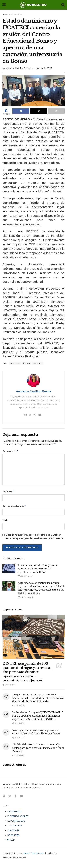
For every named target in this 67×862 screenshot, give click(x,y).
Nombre (8, 491)
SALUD (11, 840)
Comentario (10, 450)
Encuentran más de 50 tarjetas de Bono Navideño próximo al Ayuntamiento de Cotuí (38, 568)
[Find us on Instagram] (10, 796)
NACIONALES (14, 811)
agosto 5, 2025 (44, 68)
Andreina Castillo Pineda (18, 68)
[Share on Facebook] (20, 111)
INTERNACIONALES (17, 816)
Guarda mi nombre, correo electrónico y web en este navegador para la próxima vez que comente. (35, 536)
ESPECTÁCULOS (16, 821)
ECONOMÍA (13, 830)
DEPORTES (13, 835)
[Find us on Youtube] (21, 796)
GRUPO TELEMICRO (33, 853)
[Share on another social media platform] (56, 111)
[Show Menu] (4, 5)
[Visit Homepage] (33, 5)
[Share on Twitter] (38, 111)
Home (5, 15)
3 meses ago (27, 597)
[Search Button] (63, 5)
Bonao (26, 363)
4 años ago (26, 576)
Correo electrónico (14, 505)
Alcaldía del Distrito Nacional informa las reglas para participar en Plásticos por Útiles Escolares (38, 748)
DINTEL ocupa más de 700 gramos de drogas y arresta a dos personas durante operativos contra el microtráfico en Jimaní (26, 672)
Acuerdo (15, 363)
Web (4, 520)
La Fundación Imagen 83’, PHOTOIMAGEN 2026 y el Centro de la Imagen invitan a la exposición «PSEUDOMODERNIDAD (37, 716)
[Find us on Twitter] (3, 796)
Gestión (38, 363)
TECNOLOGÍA (14, 825)
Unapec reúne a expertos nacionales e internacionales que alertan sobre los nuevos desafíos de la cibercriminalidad (38, 698)
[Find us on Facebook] (15, 796)
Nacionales (16, 15)
